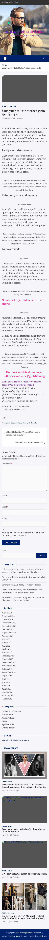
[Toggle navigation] (5, 58)
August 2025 (7, 636)
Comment (7, 464)
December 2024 (9, 662)
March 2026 (7, 613)
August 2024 (7, 676)
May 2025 (6, 646)
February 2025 (8, 656)
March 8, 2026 (7, 835)
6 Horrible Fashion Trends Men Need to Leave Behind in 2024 (23, 433)
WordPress (43, 936)
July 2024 (6, 679)
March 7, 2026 (7, 877)
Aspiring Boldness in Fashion (30, 932)
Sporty (25, 423)
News (4, 721)
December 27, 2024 (9, 118)
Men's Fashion (8, 718)
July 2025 (6, 639)
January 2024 (7, 699)
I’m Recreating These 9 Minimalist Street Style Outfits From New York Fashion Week (23, 917)
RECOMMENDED (11, 748)
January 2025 (7, 659)
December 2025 (9, 623)
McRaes (19, 423)
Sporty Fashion (9, 106)
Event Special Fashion (11, 711)
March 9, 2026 (7, 790)
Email (5, 507)
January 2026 (7, 619)
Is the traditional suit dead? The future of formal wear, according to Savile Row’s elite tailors (24, 787)
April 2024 (6, 689)
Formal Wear (7, 715)
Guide (13, 423)
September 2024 (9, 672)
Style (31, 423)
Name (5, 495)
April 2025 (6, 649)
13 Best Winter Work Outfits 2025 (29, 443)
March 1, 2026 (7, 922)
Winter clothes (8, 728)
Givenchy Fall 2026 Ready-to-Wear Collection (21, 585)
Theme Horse (15, 936)
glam (8, 423)
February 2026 (8, 616)
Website (5, 518)
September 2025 (9, 633)
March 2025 (7, 652)
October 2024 (8, 669)
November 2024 (9, 666)
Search (5, 550)
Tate (35, 423)
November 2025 (9, 626)
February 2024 (8, 695)
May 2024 (6, 685)
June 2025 (6, 642)
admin (20, 118)
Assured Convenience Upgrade (15, 740)
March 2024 (7, 692)
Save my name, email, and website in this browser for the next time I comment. (23, 533)
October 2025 (8, 629)
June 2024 (6, 682)
